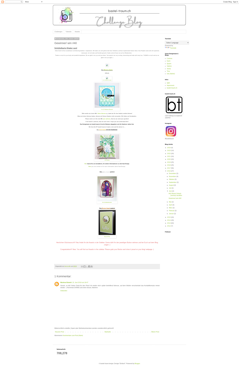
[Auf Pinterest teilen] (91, 266)
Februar (172, 211)
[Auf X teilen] (87, 266)
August (171, 185)
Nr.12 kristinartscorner (107, 202)
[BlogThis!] (84, 266)
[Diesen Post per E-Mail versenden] (82, 266)
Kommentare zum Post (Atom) (73, 335)
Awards (77, 32)
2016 (169, 171)
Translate (173, 48)
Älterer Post (155, 332)
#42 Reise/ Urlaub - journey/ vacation (175, 194)
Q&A (168, 83)
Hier (86, 163)
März (171, 208)
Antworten (63, 291)
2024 (169, 148)
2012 (169, 226)
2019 (169, 162)
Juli (170, 188)
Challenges (58, 32)
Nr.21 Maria (107, 160)
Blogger (137, 363)
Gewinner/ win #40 (175, 198)
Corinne (169, 58)
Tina (168, 71)
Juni (170, 191)
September (173, 182)
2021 (169, 156)
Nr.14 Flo (107, 236)
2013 (169, 223)
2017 (169, 168)
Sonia (169, 69)
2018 (169, 165)
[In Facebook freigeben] (89, 266)
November (172, 176)
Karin (168, 61)
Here (90, 166)
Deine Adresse (102, 113)
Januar (171, 214)
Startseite (107, 332)
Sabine (169, 66)
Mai (170, 202)
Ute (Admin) (171, 74)
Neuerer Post (59, 332)
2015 (169, 217)
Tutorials (68, 32)
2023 (169, 150)
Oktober (172, 179)
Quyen (169, 63)
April (170, 205)
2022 (169, 153)
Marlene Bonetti (66, 282)
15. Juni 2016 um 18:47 (80, 282)
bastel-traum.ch (172, 88)
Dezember (172, 173)
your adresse (106, 118)
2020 (169, 159)
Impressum (170, 85)
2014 (169, 220)
